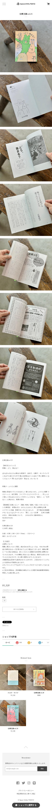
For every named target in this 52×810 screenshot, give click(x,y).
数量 (3, 597)
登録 (42, 769)
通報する (5, 625)
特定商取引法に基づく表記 (26, 794)
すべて (8, 642)
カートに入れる (18, 609)
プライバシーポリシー (26, 790)
